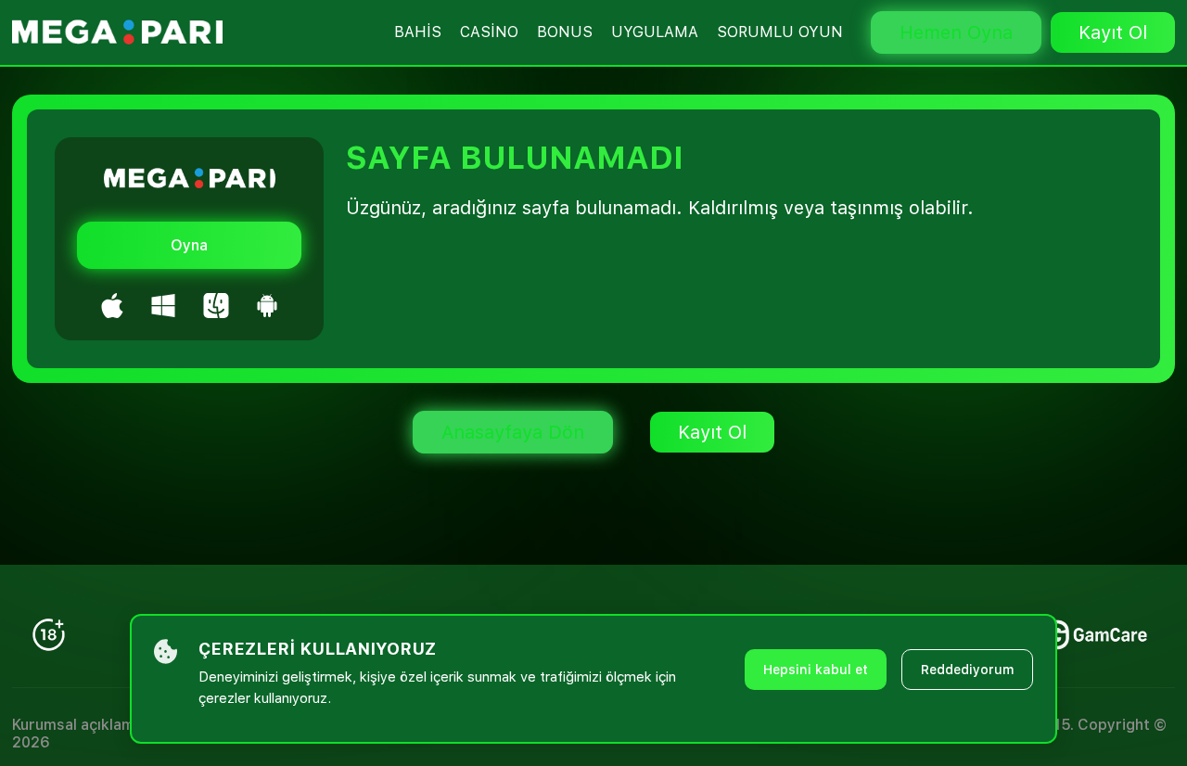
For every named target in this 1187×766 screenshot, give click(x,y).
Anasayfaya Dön (512, 432)
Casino (489, 32)
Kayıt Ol (1113, 32)
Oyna (189, 245)
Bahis (417, 32)
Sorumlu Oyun (780, 32)
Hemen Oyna (956, 32)
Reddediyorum (967, 669)
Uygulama (654, 32)
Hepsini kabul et (815, 669)
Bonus (565, 32)
